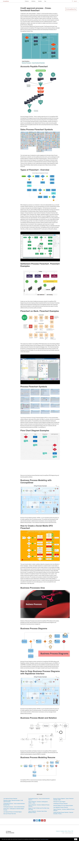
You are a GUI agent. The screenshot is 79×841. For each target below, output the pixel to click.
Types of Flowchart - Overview (34, 169)
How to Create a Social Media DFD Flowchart (36, 526)
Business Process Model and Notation (38, 717)
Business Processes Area (32, 587)
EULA (66, 831)
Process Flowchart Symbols (33, 386)
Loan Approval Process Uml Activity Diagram (12, 811)
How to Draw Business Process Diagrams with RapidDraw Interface (40, 672)
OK (75, 839)
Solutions (33, 1)
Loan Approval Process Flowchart (10, 798)
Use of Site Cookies (44, 839)
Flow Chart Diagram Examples (34, 430)
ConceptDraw (6, 1)
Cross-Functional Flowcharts (38, 63)
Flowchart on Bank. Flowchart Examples (39, 311)
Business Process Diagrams (33, 628)
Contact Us (58, 831)
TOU (72, 831)
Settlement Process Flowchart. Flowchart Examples (40, 264)
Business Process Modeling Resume (37, 757)
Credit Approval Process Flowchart (60, 803)
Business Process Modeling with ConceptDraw (36, 481)
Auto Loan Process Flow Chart (9, 813)
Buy (45, 1)
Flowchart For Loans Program (59, 801)
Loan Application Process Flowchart (60, 807)
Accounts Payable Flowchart (34, 66)
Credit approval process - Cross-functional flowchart (35, 9)
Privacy (69, 831)
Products (27, 1)
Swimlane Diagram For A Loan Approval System (63, 805)
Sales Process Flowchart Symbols (36, 129)
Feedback (62, 831)
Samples (40, 1)
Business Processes (26, 63)
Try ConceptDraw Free (71, 9)
